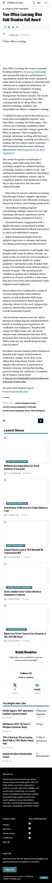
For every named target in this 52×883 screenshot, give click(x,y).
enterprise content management (14, 406)
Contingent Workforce (16, 629)
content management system (25, 403)
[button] (43, 877)
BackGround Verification (17, 503)
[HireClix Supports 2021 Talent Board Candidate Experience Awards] (42, 713)
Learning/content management (17, 9)
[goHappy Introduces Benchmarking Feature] (42, 756)
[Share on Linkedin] (13, 27)
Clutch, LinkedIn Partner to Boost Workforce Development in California (22, 593)
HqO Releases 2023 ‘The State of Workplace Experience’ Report (16, 725)
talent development (38, 410)
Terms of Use (16, 879)
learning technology (35, 72)
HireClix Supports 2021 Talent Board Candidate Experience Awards (18, 712)
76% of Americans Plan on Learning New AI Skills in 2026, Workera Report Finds (18, 740)
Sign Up (9, 869)
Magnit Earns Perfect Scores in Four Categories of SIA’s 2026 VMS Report (25, 635)
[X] (15, 688)
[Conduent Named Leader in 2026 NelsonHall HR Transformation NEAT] (26, 533)
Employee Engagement (15, 545)
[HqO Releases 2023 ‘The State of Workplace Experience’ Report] (42, 726)
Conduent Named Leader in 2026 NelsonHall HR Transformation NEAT (23, 551)
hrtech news (31, 406)
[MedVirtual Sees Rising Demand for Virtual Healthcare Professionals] (26, 450)
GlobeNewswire (15, 473)
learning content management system (16, 410)
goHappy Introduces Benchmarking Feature (17, 755)
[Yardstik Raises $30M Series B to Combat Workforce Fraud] (26, 491)
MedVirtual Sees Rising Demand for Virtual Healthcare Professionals (21, 467)
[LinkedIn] (37, 688)
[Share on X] (9, 27)
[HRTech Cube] (15, 3)
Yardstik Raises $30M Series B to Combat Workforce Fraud (26, 509)
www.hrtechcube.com (16, 391)
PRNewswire (14, 35)
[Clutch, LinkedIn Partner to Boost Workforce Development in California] (26, 575)
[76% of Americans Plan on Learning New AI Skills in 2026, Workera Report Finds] (42, 740)
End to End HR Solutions (17, 461)
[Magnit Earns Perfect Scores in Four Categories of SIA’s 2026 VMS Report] (26, 617)
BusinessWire (15, 557)
